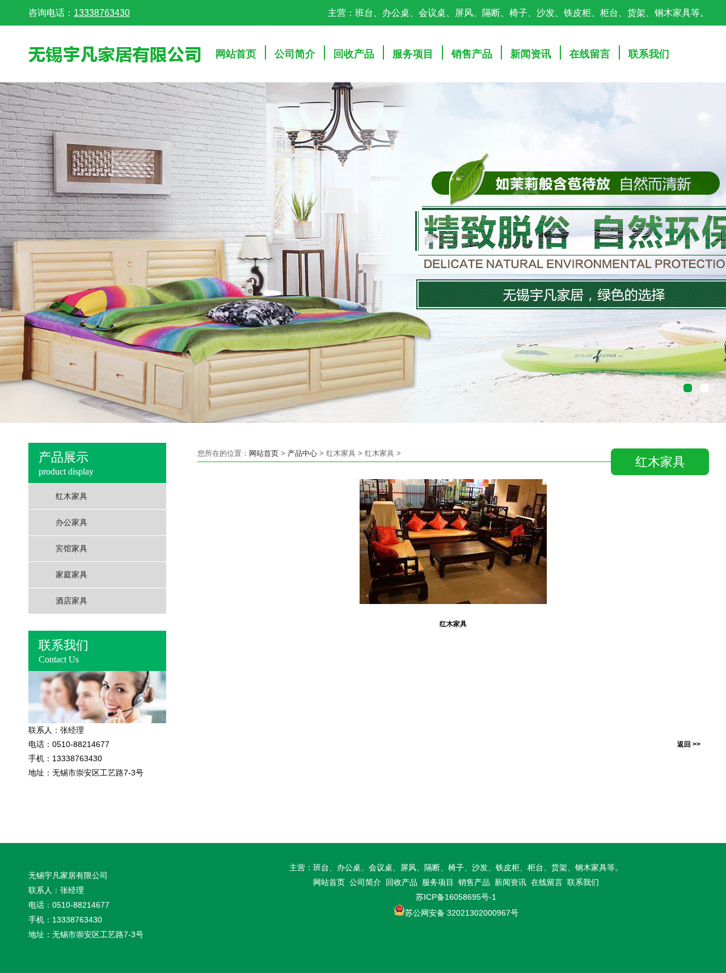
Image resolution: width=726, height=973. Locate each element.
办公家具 (71, 522)
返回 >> (688, 744)
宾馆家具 (71, 548)
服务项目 (412, 54)
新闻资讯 (530, 54)
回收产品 (354, 54)
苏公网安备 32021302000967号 (461, 912)
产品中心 (302, 453)
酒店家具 (71, 601)
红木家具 (71, 496)
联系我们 (648, 54)
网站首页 (236, 54)
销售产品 (471, 54)
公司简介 (295, 54)
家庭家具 (71, 575)
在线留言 (589, 54)
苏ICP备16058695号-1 (456, 896)
